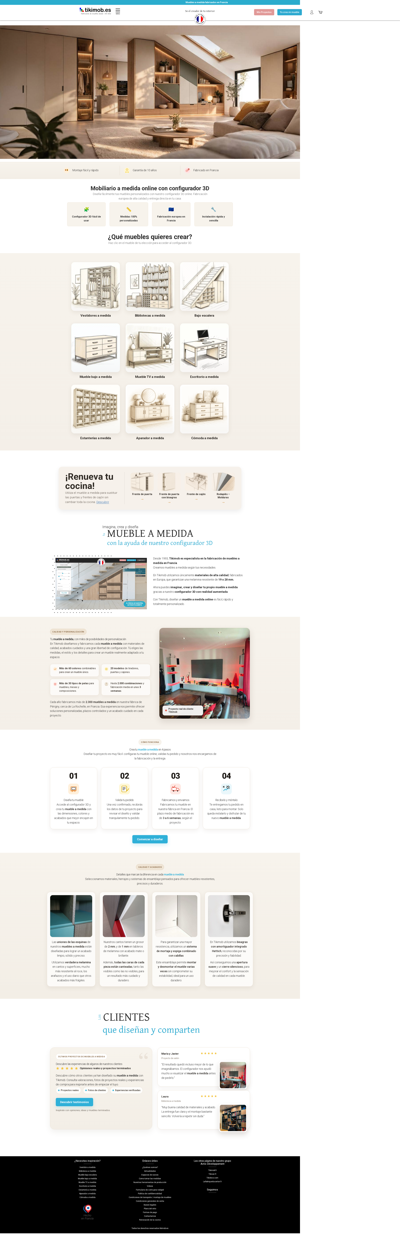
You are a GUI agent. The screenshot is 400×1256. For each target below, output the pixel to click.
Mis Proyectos (264, 12)
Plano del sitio (150, 1209)
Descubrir (102, 502)
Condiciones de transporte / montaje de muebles (150, 1197)
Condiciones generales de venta (150, 1201)
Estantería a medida (87, 1190)
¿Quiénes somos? (150, 1167)
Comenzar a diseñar (150, 839)
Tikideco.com (212, 1178)
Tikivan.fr (212, 1174)
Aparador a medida (87, 1194)
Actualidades (150, 1171)
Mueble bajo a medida (87, 1179)
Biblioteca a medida (87, 1171)
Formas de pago (150, 1212)
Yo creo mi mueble (289, 12)
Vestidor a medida (87, 1167)
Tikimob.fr (212, 1170)
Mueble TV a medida (87, 1182)
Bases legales (150, 1205)
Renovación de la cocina (150, 1220)
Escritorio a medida (87, 1186)
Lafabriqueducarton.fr (212, 1181)
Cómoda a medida (87, 1197)
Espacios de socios (149, 1175)
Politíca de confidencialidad (150, 1194)
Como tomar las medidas (150, 1179)
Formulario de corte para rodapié (150, 1190)
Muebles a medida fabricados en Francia (155, 2)
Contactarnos (150, 1216)
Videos (150, 1186)
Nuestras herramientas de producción (149, 1182)
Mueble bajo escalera (87, 1175)
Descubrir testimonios (74, 1102)
